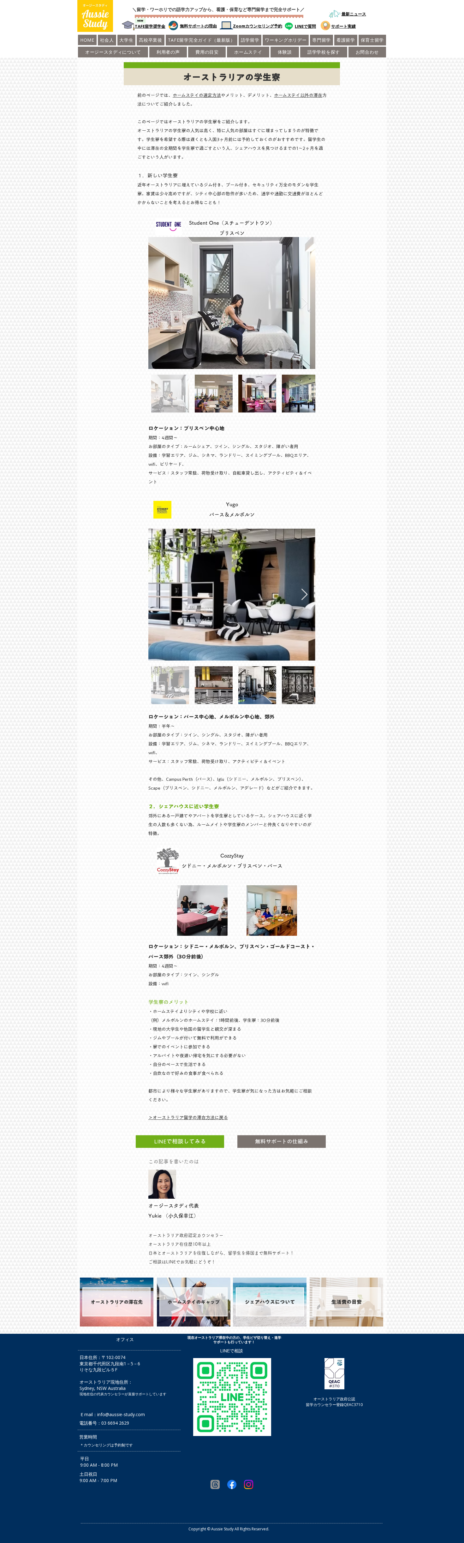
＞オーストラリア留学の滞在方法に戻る (188, 1117)
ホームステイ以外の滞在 (298, 95)
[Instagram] (248, 1484)
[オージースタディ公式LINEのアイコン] (289, 26)
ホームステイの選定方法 (197, 95)
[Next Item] (304, 303)
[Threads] (215, 1484)
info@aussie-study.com (121, 1414)
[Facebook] (232, 1484)
